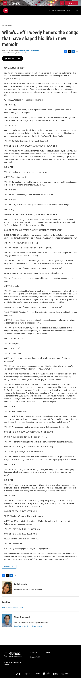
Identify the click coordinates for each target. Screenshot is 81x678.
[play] (5, 10)
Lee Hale (22, 51)
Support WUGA (35, 657)
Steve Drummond (32, 51)
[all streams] (78, 10)
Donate (72, 3)
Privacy (48, 652)
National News (7, 25)
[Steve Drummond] (7, 620)
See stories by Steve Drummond (28, 626)
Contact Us (33, 652)
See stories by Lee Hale (12, 607)
